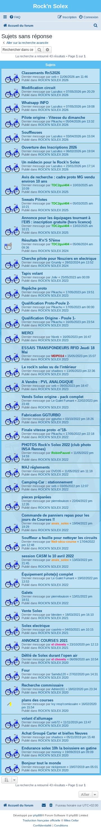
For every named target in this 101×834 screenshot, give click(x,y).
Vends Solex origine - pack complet (52, 397)
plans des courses (37, 700)
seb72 (55, 722)
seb (53, 76)
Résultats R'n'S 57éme (41, 240)
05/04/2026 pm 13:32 (80, 121)
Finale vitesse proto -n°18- (44, 430)
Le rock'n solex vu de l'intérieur (49, 367)
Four (26, 670)
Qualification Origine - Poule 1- (48, 318)
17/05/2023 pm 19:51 (80, 292)
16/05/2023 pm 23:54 (80, 322)
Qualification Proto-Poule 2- (46, 303)
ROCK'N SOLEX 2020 (53, 662)
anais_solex (60, 523)
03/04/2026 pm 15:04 (80, 136)
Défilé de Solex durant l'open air (49, 655)
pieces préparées (36, 497)
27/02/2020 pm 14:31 (83, 674)
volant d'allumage (37, 718)
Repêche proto (34, 288)
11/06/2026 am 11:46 (74, 76)
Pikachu (56, 121)
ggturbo (56, 419)
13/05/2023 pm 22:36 (80, 370)
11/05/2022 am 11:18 (79, 471)
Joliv (54, 277)
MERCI (27, 333)
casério (56, 629)
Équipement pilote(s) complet (47, 574)
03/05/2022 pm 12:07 (74, 486)
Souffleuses (32, 132)
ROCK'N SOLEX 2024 (53, 251)
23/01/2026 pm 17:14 (80, 166)
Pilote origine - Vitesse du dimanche (53, 117)
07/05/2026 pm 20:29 (80, 91)
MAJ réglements (36, 467)
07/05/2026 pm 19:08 (80, 106)
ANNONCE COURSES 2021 (45, 640)
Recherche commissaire (42, 685)
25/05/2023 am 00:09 (75, 277)
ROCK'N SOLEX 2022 (53, 437)
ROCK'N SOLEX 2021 (53, 618)
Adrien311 (58, 689)
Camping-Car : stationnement (47, 482)
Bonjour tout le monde (41, 763)
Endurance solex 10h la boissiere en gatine (59, 748)
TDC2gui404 (60, 185)
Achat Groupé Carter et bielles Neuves (55, 733)
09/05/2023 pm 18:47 (74, 385)
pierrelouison (60, 501)
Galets (27, 592)
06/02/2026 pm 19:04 (80, 151)
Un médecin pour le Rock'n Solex (51, 162)
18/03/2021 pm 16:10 (79, 614)
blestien (56, 614)
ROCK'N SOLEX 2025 (53, 192)
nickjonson (58, 767)
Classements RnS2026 (41, 73)
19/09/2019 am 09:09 (79, 752)
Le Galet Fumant (62, 400)
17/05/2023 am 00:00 (80, 307)
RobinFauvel (60, 453)
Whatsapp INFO (35, 103)
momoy (56, 752)
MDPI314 (57, 356)
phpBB (37, 815)
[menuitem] (14, 17)
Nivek (55, 336)
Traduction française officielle (41, 820)
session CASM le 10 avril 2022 (48, 556)
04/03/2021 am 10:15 (79, 629)
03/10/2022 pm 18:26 (79, 419)
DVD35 (56, 471)
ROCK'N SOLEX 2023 (53, 280)
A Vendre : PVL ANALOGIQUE (48, 382)
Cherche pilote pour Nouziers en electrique (59, 258)
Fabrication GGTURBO (41, 415)
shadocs (57, 370)
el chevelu (58, 644)
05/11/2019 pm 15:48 (80, 737)
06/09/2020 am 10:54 (84, 659)
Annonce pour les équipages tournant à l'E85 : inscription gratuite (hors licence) (56, 220)
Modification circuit (38, 88)
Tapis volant (32, 273)
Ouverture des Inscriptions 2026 (49, 147)
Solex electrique (36, 626)
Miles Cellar (71, 820)
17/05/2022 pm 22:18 (80, 433)
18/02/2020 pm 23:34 (82, 689)
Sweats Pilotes (34, 199)
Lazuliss (57, 91)
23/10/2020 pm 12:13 (84, 644)
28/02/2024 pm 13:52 (79, 262)
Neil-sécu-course (63, 541)
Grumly (56, 262)
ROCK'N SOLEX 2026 (53, 80)
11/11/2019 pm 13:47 (77, 722)
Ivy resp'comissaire (64, 704)
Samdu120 (58, 674)
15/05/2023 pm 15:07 (81, 356)
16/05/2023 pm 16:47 (77, 336)
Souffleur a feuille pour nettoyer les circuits (59, 538)
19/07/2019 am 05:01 (83, 767)
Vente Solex (32, 611)
